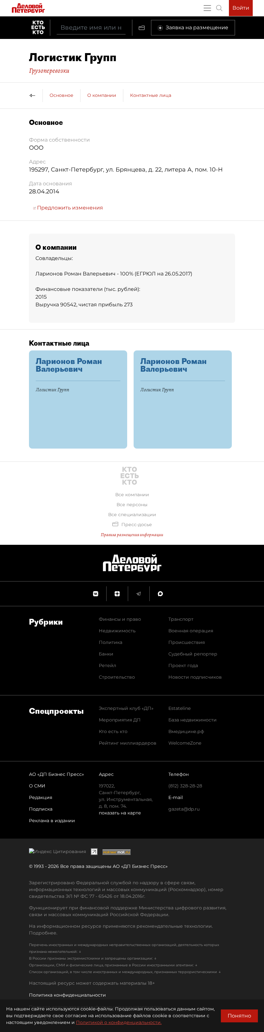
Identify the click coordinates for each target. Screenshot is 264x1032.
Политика (110, 642)
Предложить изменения (69, 208)
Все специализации (132, 514)
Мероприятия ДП (120, 720)
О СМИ (37, 786)
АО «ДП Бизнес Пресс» (56, 774)
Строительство (117, 677)
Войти (240, 8)
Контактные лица (150, 95)
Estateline (179, 708)
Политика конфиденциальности (67, 995)
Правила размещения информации (132, 535)
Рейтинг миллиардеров (127, 743)
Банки (106, 654)
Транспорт (180, 619)
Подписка (40, 809)
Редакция (40, 797)
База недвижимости (192, 720)
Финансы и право (120, 619)
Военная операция (190, 631)
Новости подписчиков (195, 677)
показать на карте (120, 813)
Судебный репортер (192, 654)
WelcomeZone (184, 743)
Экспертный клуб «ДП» (126, 708)
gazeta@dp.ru (184, 809)
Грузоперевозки (49, 70)
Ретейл (107, 665)
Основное (61, 95)
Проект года (183, 665)
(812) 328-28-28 (185, 786)
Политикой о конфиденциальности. (119, 1022)
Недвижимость (117, 631)
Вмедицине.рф (186, 731)
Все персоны (132, 504)
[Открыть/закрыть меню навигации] (207, 8)
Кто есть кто (113, 731)
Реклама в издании (52, 820)
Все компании (132, 494)
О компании (101, 95)
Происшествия (186, 642)
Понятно (239, 1016)
